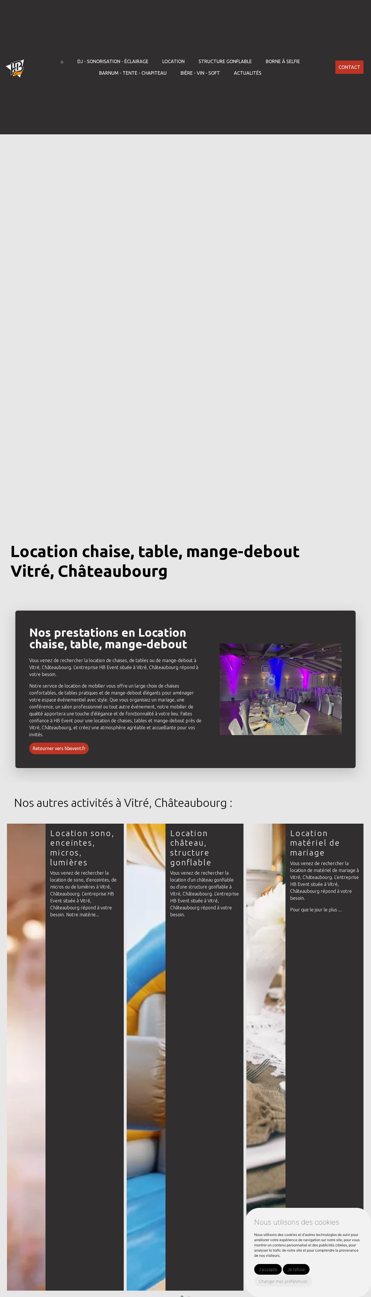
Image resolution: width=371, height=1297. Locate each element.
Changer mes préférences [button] (283, 1281)
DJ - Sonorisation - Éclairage (112, 61)
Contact (349, 67)
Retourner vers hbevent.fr (59, 748)
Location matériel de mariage (315, 843)
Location (173, 61)
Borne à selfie (283, 61)
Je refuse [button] (296, 1269)
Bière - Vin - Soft (200, 73)
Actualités (247, 73)
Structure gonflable (225, 61)
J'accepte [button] (268, 1269)
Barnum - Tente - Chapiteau (133, 73)
